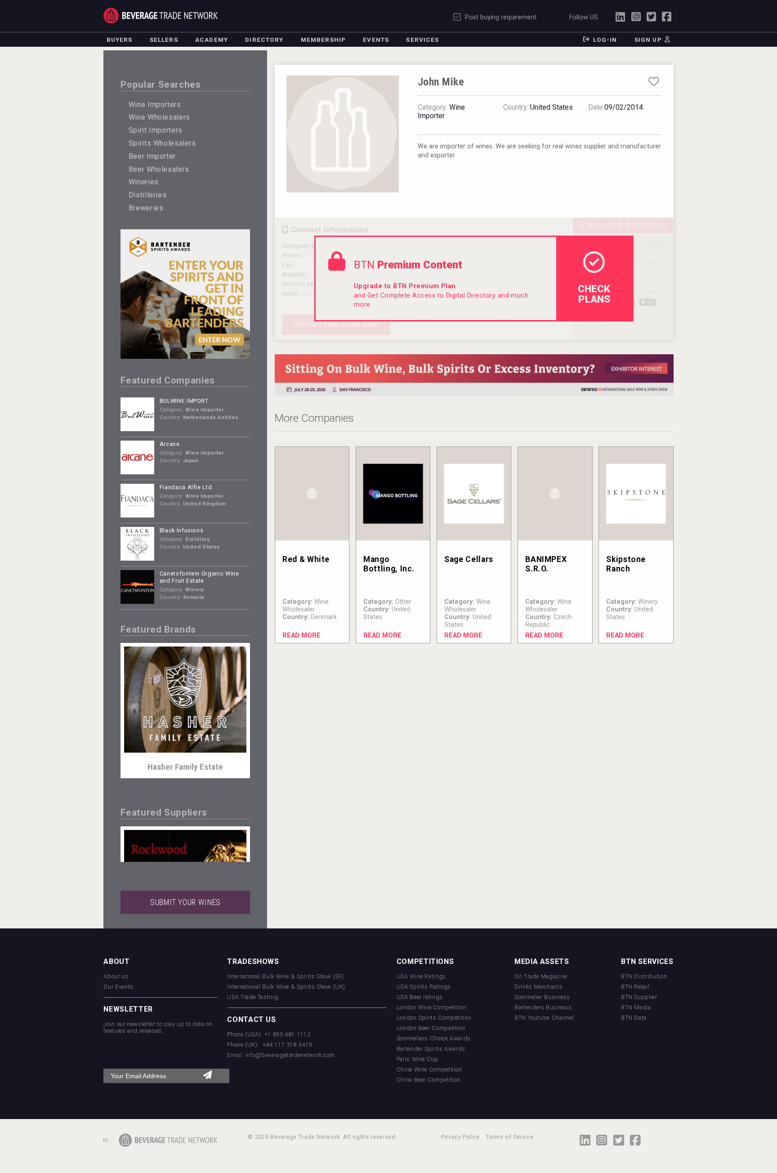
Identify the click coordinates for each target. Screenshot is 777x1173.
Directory (264, 39)
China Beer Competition (429, 1079)
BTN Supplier (639, 997)
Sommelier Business (542, 997)
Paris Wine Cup (417, 1059)
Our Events (118, 986)
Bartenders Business (543, 1007)
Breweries (146, 208)
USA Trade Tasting (252, 997)
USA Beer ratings (420, 997)
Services (422, 39)
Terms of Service (509, 1136)
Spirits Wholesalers (162, 143)
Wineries (144, 182)
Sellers (164, 39)
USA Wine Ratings (421, 976)
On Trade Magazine (540, 976)
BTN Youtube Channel (544, 1017)
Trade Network (160, 15)
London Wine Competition (432, 1007)
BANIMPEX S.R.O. (546, 564)
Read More (301, 635)
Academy (211, 39)
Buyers (120, 39)
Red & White (306, 559)
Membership (323, 39)
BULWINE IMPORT (184, 400)
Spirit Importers (156, 130)
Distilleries (148, 195)
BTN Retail (635, 986)
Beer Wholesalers (159, 169)
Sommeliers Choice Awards (434, 1038)
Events (376, 39)
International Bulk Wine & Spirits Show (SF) (285, 976)
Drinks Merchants (538, 986)
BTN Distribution (644, 976)
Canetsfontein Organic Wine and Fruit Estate (199, 577)
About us (115, 976)
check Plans (594, 293)
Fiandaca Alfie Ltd (186, 487)
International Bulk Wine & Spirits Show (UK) (286, 986)
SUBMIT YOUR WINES (185, 902)
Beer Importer (152, 156)
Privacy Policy (460, 1136)
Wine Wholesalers (159, 117)
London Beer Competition (431, 1028)
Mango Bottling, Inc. (389, 564)
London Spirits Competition (434, 1017)
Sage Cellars (468, 559)
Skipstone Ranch (626, 564)
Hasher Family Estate (185, 767)
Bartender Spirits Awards (431, 1048)
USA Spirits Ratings (424, 986)
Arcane (170, 444)
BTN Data (634, 1017)
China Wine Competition (429, 1069)
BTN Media (636, 1007)
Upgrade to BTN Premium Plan (405, 286)
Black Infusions (182, 530)
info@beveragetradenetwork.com (290, 1055)
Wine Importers (155, 104)
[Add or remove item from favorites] (653, 82)
